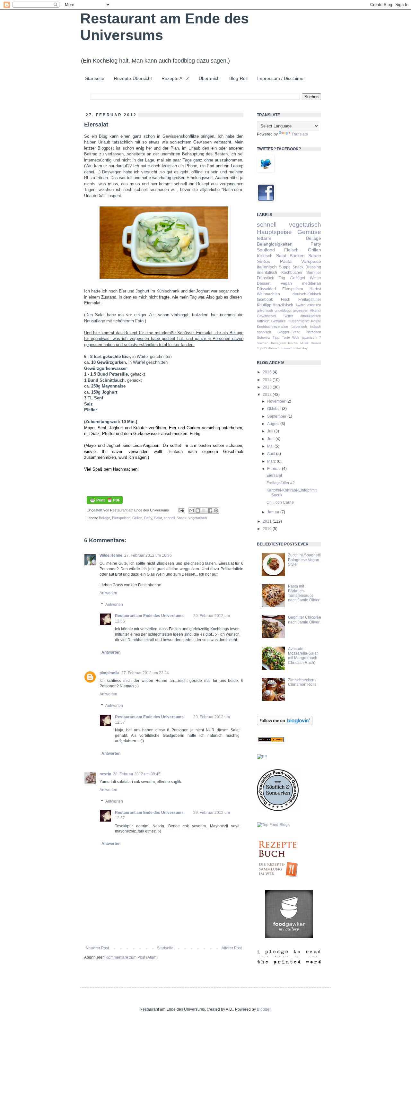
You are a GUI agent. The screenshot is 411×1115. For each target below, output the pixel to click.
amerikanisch (310, 316)
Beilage (104, 518)
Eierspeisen (121, 518)
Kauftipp (264, 305)
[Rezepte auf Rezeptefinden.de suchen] (273, 825)
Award (300, 305)
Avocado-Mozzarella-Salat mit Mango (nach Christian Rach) (303, 656)
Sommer (313, 272)
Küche (293, 343)
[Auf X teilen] (204, 510)
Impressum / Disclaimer (281, 78)
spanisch (264, 332)
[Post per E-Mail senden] (181, 510)
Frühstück (265, 278)
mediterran (311, 283)
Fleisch (291, 249)
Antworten (108, 593)
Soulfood (266, 249)
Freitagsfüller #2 (281, 483)
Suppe (285, 267)
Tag (282, 278)
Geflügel (297, 278)
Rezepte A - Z (175, 78)
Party (148, 518)
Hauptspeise (274, 232)
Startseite (94, 78)
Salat (158, 518)
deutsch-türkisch (307, 294)
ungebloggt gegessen (292, 310)
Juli (270, 431)
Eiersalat (274, 475)
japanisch (309, 337)
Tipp (276, 337)
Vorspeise (311, 261)
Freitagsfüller (309, 299)
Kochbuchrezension (272, 326)
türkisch (265, 255)
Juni (271, 439)
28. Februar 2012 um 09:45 (137, 774)
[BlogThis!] (198, 510)
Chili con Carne (280, 502)
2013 (268, 387)
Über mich (209, 78)
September (277, 416)
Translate (300, 134)
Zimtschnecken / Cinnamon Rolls (302, 682)
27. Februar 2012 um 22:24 (145, 673)
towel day (300, 348)
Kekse (316, 321)
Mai (271, 446)
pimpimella (109, 673)
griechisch (265, 310)
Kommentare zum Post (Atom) (132, 957)
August (273, 424)
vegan (286, 283)
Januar (273, 512)
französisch (283, 305)
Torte (286, 337)
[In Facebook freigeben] (210, 510)
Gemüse (309, 232)
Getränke (278, 321)
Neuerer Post (97, 948)
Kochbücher (291, 272)
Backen (297, 255)
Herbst (315, 289)
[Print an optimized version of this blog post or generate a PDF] (105, 502)
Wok (295, 337)
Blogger (263, 1009)
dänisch (274, 348)
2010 (268, 529)
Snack (182, 518)
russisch (287, 348)
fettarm (264, 238)
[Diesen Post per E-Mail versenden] (191, 510)
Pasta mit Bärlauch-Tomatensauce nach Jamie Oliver (303, 593)
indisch (315, 326)
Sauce (314, 255)
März (272, 461)
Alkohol (315, 310)
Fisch (285, 299)
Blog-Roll (238, 78)
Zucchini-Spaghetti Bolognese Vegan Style (304, 560)
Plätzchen (313, 332)
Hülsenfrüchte (299, 321)
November (276, 401)
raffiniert (263, 321)
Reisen (316, 343)
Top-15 (262, 348)
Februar (274, 468)
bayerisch (299, 326)
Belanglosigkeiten (275, 244)
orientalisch (267, 272)
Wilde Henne (111, 555)
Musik (304, 343)
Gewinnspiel (266, 316)
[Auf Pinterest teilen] (216, 510)
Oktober (274, 408)
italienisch (267, 266)
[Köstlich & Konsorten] (278, 809)
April (271, 453)
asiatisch (314, 305)
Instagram (278, 343)
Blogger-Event (288, 332)
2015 (268, 372)
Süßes (263, 261)
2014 (268, 380)
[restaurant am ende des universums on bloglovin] (284, 724)
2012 (268, 394)
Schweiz (263, 337)
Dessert (263, 283)
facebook (265, 299)
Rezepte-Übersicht (133, 78)
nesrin (105, 774)
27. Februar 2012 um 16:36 (148, 555)
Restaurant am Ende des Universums (149, 616)
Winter (315, 278)
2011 (268, 521)
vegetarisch (197, 518)
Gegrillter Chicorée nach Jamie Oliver (304, 619)
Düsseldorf (266, 289)
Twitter (288, 316)
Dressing (313, 267)
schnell (169, 518)
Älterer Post (232, 948)
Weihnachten (268, 294)
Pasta (286, 261)
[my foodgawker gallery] (289, 937)
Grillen (137, 518)
